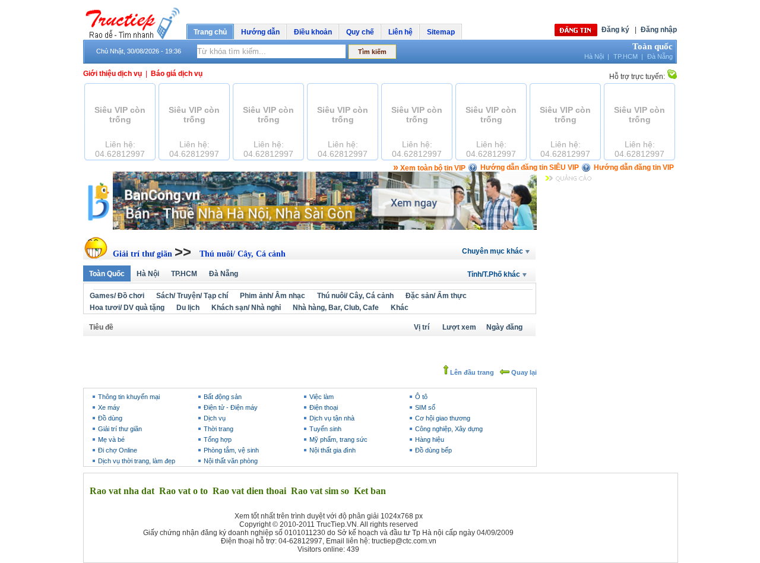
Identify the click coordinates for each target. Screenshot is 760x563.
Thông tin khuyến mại (129, 396)
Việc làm (321, 396)
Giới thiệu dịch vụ (112, 73)
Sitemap (441, 32)
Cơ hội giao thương (442, 418)
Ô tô (421, 396)
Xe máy (109, 407)
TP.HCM (625, 56)
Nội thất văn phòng (231, 460)
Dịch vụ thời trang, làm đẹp (136, 460)
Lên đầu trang (471, 372)
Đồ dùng (110, 418)
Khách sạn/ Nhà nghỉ (246, 307)
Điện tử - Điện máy (231, 407)
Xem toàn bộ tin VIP (429, 168)
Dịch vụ (215, 418)
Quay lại (523, 372)
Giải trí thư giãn (144, 253)
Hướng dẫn (260, 32)
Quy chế (360, 32)
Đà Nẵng (660, 56)
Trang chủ (210, 32)
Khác (399, 307)
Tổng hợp (218, 439)
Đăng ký (615, 30)
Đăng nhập (659, 30)
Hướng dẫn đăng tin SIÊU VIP (529, 167)
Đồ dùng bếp (433, 450)
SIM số (425, 407)
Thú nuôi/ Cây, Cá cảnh (243, 253)
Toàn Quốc (107, 274)
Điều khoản (313, 32)
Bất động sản (223, 396)
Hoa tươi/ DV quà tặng (127, 307)
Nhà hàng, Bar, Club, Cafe (336, 307)
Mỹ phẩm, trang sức (338, 439)
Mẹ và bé (111, 439)
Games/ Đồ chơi (117, 296)
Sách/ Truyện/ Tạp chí (192, 296)
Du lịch (188, 307)
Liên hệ (400, 32)
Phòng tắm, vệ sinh (231, 450)
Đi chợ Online (117, 450)
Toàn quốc (652, 46)
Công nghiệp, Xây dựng (449, 428)
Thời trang (218, 428)
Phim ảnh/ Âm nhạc (272, 296)
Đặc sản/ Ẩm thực (436, 296)
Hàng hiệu (429, 439)
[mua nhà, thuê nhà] (310, 227)
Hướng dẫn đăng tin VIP (634, 167)
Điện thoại (323, 407)
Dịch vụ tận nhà (331, 418)
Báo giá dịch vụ (176, 73)
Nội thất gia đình (332, 450)
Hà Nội (594, 56)
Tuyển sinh (325, 428)
